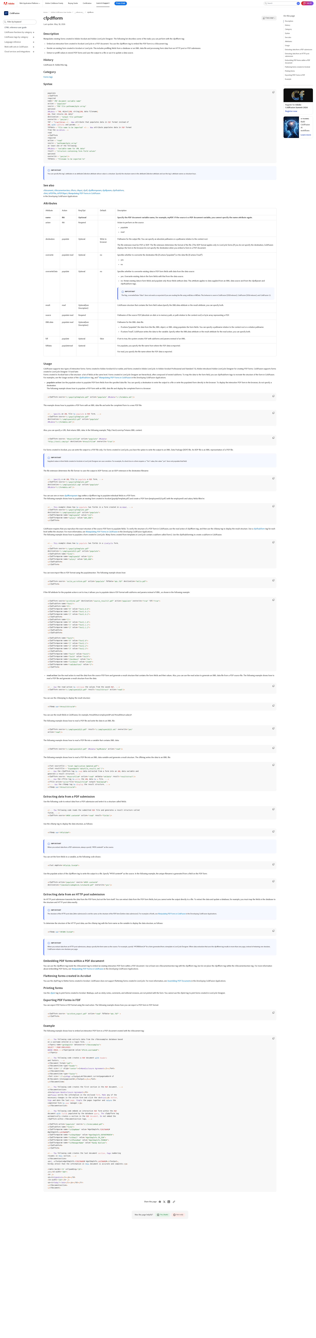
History (287, 25)
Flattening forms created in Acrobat (297, 67)
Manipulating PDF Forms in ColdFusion (84, 193)
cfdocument (48, 191)
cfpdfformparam (94, 191)
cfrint (45, 193)
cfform (73, 191)
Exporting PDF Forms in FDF (295, 75)
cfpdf (85, 191)
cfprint (52, 993)
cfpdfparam (107, 191)
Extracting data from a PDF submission (298, 50)
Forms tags (48, 77)
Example (288, 79)
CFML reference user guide (15, 28)
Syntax (287, 33)
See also (288, 37)
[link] (9, 3)
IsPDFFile (52, 193)
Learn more (306, 135)
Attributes (288, 41)
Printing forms (290, 71)
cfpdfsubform (118, 191)
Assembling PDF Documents (179, 981)
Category (288, 29)
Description (289, 21)
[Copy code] (274, 92)
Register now (291, 111)
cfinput (79, 191)
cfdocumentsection (62, 191)
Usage (287, 46)
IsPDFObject (62, 193)
